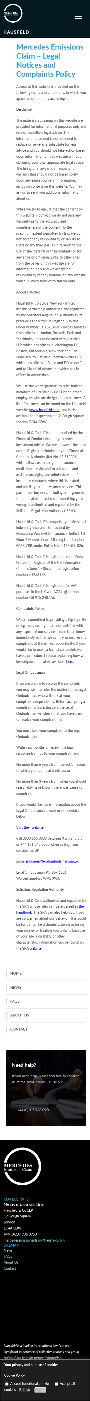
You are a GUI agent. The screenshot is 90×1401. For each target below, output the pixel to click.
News (8, 1250)
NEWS (15, 988)
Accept (40, 1390)
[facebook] (9, 1332)
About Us (11, 1262)
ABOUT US (19, 1015)
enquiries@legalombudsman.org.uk (52, 861)
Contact (10, 1268)
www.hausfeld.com (45, 410)
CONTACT (19, 1029)
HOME (16, 973)
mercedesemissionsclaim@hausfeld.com (44, 1099)
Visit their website (30, 827)
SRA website (32, 948)
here (69, 662)
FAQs (8, 1256)
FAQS (15, 1001)
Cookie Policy (14, 1375)
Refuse (24, 1390)
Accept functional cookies (30, 1384)
